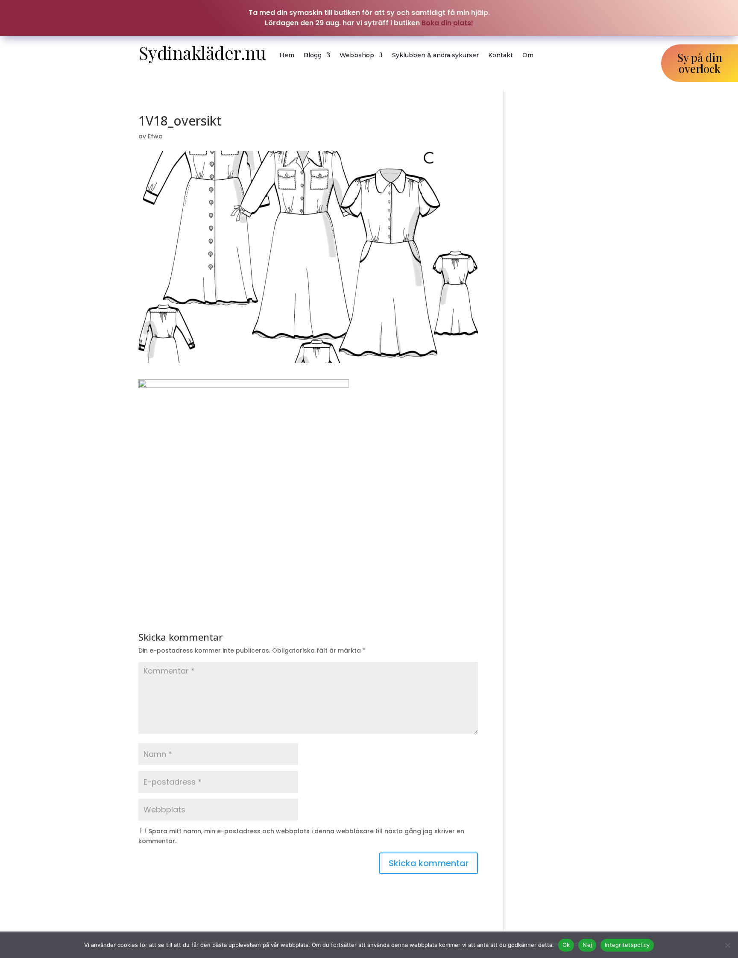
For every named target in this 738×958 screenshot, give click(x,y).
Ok (566, 944)
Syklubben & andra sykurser (435, 55)
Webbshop (357, 55)
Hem (286, 55)
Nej (587, 944)
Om (527, 55)
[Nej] (727, 945)
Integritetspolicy (627, 944)
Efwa (155, 136)
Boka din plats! (447, 23)
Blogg (313, 55)
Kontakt (500, 55)
